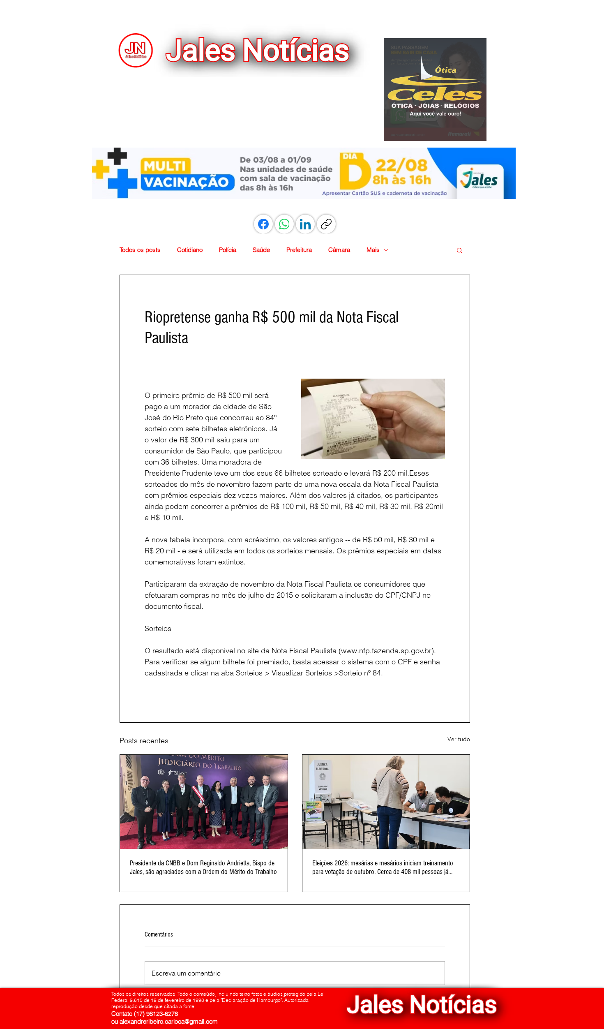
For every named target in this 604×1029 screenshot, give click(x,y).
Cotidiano (190, 250)
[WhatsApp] (284, 224)
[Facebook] (263, 224)
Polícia (227, 250)
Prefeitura (299, 250)
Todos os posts (140, 250)
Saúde (261, 250)
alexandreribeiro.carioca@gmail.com (169, 1021)
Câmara (339, 250)
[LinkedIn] (305, 224)
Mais (373, 250)
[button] (435, 89)
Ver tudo (458, 739)
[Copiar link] (326, 224)
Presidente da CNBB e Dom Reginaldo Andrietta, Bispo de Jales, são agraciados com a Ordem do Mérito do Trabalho (203, 867)
